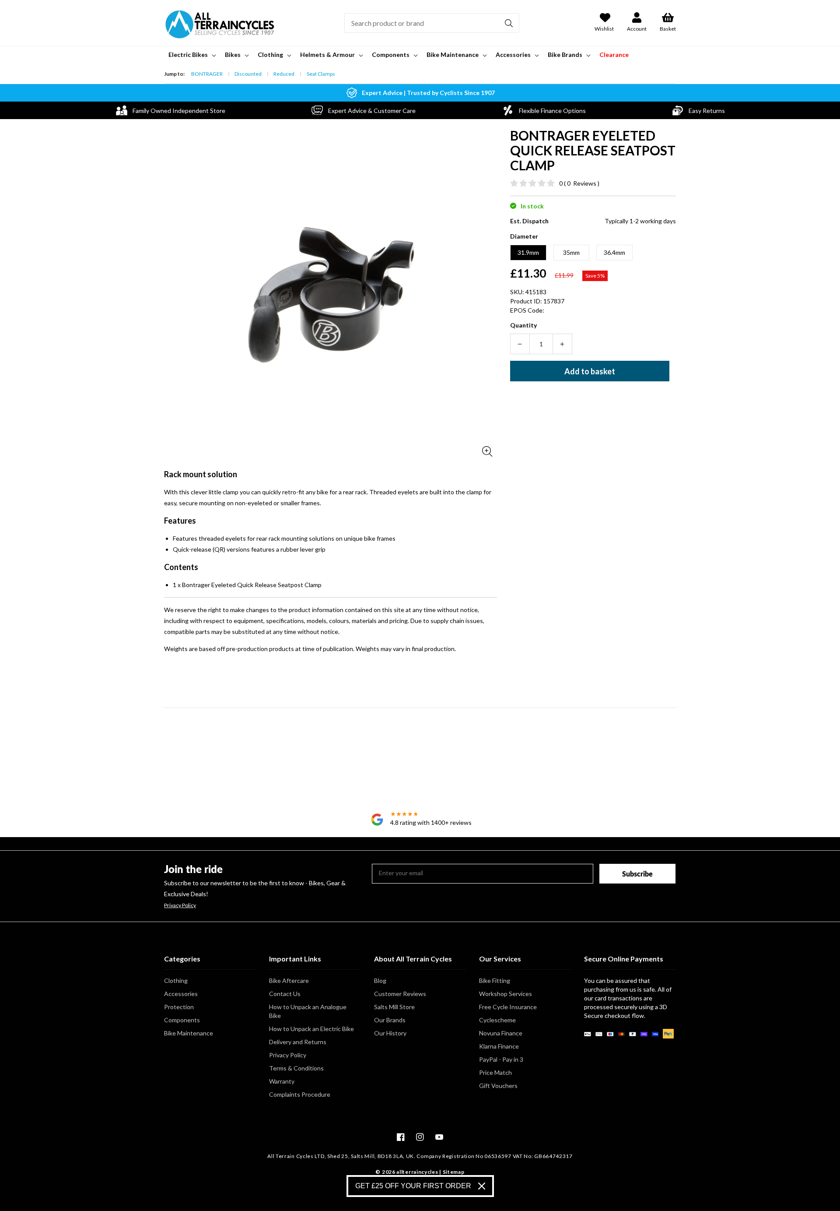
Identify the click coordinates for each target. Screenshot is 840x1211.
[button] (191, 55)
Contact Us (285, 993)
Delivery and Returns (297, 1042)
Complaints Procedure (299, 1094)
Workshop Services (505, 993)
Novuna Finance (500, 1033)
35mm (571, 252)
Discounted (248, 73)
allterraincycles (417, 1172)
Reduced (283, 73)
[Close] (481, 1186)
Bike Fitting (494, 980)
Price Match (495, 1072)
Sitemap (454, 1172)
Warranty (281, 1081)
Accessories (181, 993)
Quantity (523, 325)
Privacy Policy (180, 905)
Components (182, 1020)
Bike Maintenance (188, 1033)
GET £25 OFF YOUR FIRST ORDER (413, 1186)
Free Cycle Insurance (508, 1006)
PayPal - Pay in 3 (501, 1059)
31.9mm (528, 252)
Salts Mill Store (394, 1006)
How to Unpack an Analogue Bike (307, 1011)
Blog (380, 980)
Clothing (176, 980)
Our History (390, 1033)
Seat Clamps (321, 73)
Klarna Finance (499, 1046)
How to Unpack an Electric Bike (311, 1028)
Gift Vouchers (498, 1085)
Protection (179, 1006)
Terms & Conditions (296, 1068)
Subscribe (637, 874)
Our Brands (390, 1020)
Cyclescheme (497, 1020)
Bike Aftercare (289, 980)
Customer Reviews (400, 993)
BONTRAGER (207, 73)
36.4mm (614, 252)
